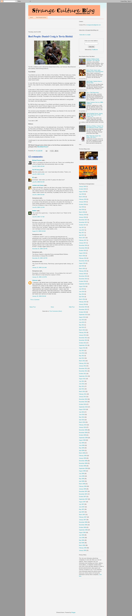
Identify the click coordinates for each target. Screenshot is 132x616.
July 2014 (81, 289)
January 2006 (82, 550)
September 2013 (83, 314)
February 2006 (82, 548)
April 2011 (81, 389)
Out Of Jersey (36, 169)
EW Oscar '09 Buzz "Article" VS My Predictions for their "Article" (94, 126)
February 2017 (82, 240)
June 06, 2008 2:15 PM (38, 207)
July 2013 (81, 319)
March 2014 (82, 299)
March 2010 (82, 422)
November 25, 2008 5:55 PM (39, 248)
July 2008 (81, 473)
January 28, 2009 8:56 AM (39, 296)
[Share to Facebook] (56, 151)
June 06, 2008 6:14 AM (38, 174)
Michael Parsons (37, 160)
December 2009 (83, 430)
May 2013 (81, 325)
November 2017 (83, 222)
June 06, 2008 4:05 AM (38, 166)
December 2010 (83, 399)
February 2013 (82, 332)
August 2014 (82, 286)
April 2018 (81, 209)
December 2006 (83, 522)
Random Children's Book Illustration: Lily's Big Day (93, 59)
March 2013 (82, 330)
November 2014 (83, 278)
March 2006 (82, 545)
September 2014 (83, 284)
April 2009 (81, 450)
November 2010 (83, 401)
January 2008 (82, 489)
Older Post (72, 307)
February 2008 (82, 486)
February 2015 (82, 271)
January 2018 (82, 217)
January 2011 (82, 396)
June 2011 (81, 383)
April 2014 (81, 296)
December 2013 (83, 307)
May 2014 (81, 294)
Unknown (35, 280)
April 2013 (81, 327)
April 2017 (81, 235)
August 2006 (82, 532)
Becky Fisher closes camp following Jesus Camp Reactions (94, 70)
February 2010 (82, 425)
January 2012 (82, 366)
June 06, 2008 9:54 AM (38, 194)
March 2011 (82, 391)
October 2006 (82, 527)
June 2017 (81, 230)
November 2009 (83, 432)
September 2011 (83, 376)
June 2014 (81, 291)
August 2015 (82, 263)
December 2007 (83, 491)
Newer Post (33, 307)
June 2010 (81, 414)
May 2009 (81, 448)
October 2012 (82, 342)
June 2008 (81, 476)
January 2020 (82, 186)
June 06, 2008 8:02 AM (38, 182)
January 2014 (82, 304)
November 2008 (83, 463)
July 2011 (81, 381)
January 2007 (82, 519)
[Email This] (51, 151)
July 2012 (81, 350)
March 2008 (82, 483)
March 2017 (82, 237)
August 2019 (82, 191)
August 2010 (82, 409)
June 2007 (81, 507)
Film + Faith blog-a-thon (92, 92)
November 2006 (83, 524)
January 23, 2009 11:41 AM (39, 267)
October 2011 (82, 373)
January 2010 (82, 427)
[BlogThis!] (52, 151)
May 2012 (81, 355)
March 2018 (82, 212)
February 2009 (82, 455)
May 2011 (81, 386)
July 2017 (81, 227)
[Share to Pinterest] (57, 151)
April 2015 (81, 266)
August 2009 (82, 440)
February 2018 (82, 214)
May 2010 (81, 417)
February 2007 (82, 517)
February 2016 (82, 258)
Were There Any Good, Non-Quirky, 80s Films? (93, 136)
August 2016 (82, 253)
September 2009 (83, 437)
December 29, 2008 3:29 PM (39, 258)
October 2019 (82, 189)
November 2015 (83, 260)
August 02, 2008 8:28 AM (39, 231)
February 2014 (82, 301)
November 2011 (83, 371)
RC (33, 177)
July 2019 (81, 194)
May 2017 (81, 232)
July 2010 (81, 412)
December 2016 (83, 245)
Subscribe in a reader (84, 34)
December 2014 (83, 276)
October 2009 (82, 435)
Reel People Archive (41, 17)
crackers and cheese (38, 185)
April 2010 (81, 419)
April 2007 (81, 512)
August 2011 (82, 378)
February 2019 (82, 199)
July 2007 (81, 504)
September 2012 (83, 345)
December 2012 (83, 337)
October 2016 (82, 250)
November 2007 (83, 494)
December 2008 (83, 460)
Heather (34, 210)
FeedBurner (95, 49)
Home (31, 17)
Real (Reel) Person (42, 146)
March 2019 (82, 196)
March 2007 (82, 514)
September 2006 (83, 530)
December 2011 (83, 368)
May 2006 (81, 540)
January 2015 (82, 273)
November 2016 (83, 248)
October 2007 (82, 496)
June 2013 (81, 322)
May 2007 (81, 509)
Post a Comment (35, 299)
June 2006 (81, 537)
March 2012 (82, 360)
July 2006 (81, 535)
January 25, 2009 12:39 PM (39, 277)
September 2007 (83, 499)
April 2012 (81, 358)
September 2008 (83, 468)
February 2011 (82, 394)
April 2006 (81, 542)
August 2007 (82, 501)
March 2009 (82, 453)
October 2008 (82, 465)
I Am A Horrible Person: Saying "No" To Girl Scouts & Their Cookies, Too (94, 115)
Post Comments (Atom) (56, 311)
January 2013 (82, 335)
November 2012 (83, 340)
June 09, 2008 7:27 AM (38, 216)
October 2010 (82, 404)
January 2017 (82, 243)
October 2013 (82, 312)
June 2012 (81, 353)
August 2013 (82, 317)
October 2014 (82, 281)
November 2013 (83, 309)
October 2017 (82, 225)
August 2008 (82, 471)
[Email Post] (46, 150)
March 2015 (82, 268)
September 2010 (83, 407)
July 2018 (81, 207)
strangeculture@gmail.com (94, 25)
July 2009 (81, 442)
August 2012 (82, 348)
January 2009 (82, 458)
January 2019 (82, 201)
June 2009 (81, 445)
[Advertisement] (49, 24)
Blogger (73, 612)
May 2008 (81, 478)
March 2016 (82, 255)
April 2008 (81, 481)
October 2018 (82, 204)
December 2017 (83, 219)
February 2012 (82, 363)
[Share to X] (54, 151)
